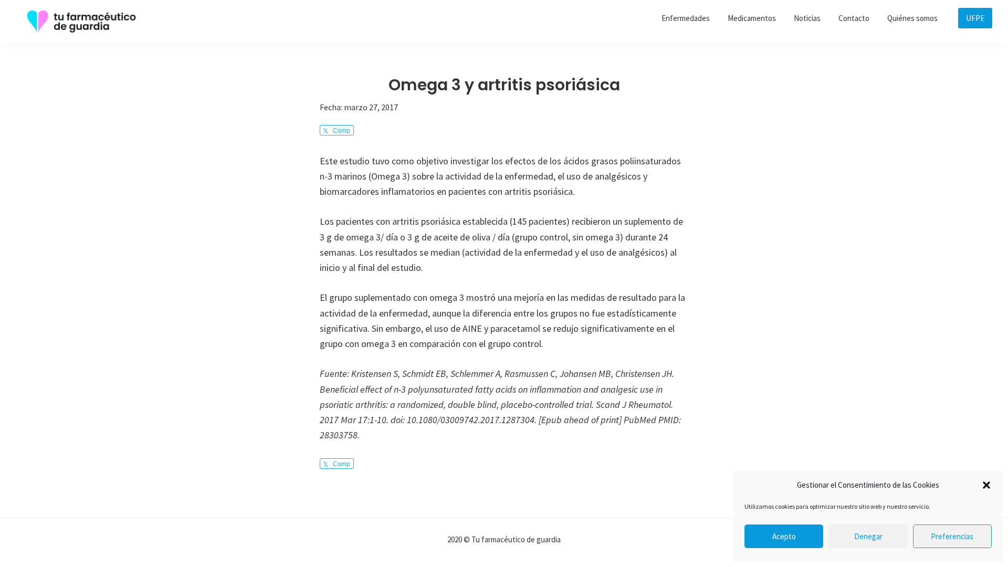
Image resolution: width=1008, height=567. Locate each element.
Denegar (868, 536)
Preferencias (952, 536)
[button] (986, 485)
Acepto (784, 536)
